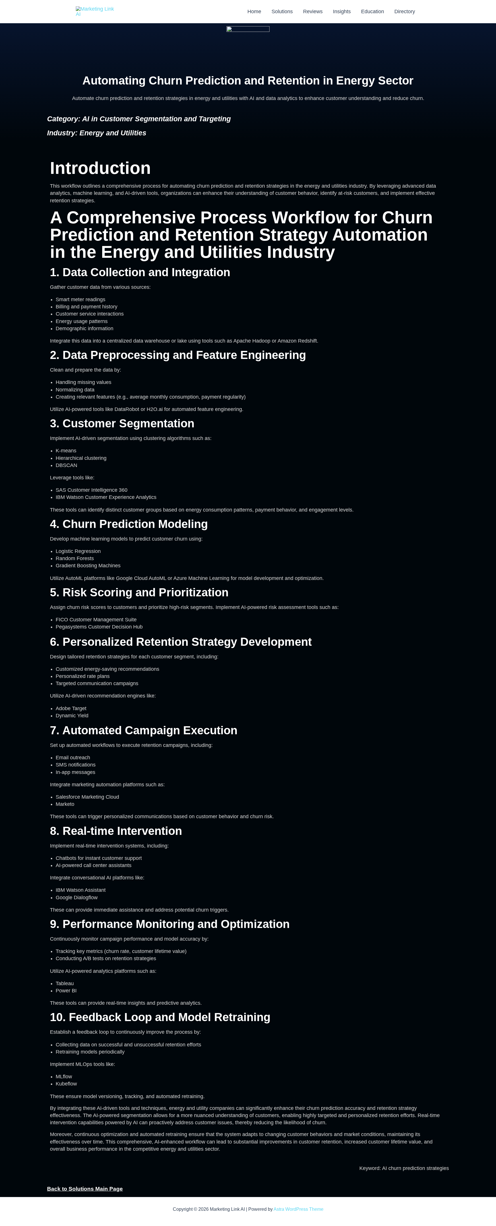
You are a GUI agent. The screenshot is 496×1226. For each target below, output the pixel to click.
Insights (342, 11)
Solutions (282, 11)
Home (254, 11)
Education (372, 11)
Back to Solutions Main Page (85, 1189)
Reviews (313, 11)
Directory (404, 11)
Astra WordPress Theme (298, 1209)
